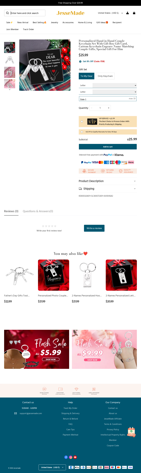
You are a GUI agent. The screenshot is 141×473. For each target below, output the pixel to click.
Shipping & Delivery (70, 413)
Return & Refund (70, 418)
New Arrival (22, 22)
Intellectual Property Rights (113, 434)
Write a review (94, 228)
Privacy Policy (113, 429)
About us (113, 413)
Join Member (12, 29)
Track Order (28, 29)
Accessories (68, 22)
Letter (83, 85)
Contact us (113, 408)
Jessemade (17, 468)
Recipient (117, 22)
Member (113, 440)
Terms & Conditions (113, 424)
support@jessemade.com (31, 413)
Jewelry (54, 22)
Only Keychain (105, 76)
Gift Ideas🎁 (102, 22)
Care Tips (70, 429)
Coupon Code (113, 445)
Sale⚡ (9, 22)
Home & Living (85, 22)
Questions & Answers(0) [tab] (38, 211)
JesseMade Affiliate (113, 418)
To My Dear (87, 76)
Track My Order (70, 408)
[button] (24, 13)
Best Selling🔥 (40, 22)
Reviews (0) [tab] (11, 211)
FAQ (70, 424)
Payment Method (70, 434)
